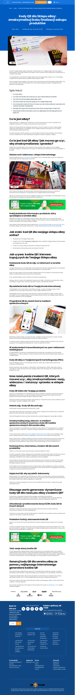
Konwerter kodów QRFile (44, 647)
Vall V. (17, 29)
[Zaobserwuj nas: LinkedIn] (23, 609)
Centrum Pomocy (14, 667)
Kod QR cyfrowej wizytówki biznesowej (43, 635)
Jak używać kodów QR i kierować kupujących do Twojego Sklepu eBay (32, 101)
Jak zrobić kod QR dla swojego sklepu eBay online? (27, 99)
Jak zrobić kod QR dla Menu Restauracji (32, 648)
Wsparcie (29, 660)
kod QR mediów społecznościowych (37, 434)
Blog (15, 8)
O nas (36, 662)
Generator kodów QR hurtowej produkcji (56, 635)
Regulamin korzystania (56, 664)
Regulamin (56, 662)
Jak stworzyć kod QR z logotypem (56, 642)
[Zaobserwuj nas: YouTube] (28, 609)
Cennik (37, 669)
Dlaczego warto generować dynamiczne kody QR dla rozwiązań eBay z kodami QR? (36, 108)
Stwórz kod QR (42, 2)
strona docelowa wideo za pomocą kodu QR (50, 224)
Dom (10, 8)
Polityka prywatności (59, 667)
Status (37, 664)
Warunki (56, 660)
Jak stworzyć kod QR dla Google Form (44, 642)
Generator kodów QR (31, 241)
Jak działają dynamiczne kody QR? (18, 634)
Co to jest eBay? (17, 94)
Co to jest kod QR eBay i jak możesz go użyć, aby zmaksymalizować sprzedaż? (35, 97)
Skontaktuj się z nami (53, 585)
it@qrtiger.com (30, 662)
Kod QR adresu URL (27, 157)
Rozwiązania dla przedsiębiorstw (39, 666)
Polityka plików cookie (59, 669)
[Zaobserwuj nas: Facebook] (36, 609)
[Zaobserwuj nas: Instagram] (32, 609)
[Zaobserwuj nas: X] (41, 609)
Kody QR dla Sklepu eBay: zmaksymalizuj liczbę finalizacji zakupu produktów (40, 8)
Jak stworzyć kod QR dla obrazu (19, 642)
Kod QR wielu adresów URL (31, 634)
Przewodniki (13, 660)
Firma (37, 660)
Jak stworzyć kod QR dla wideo (31, 642)
